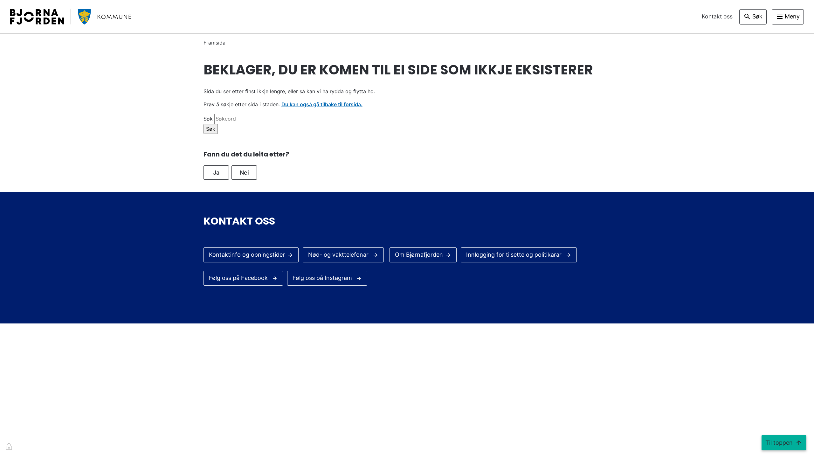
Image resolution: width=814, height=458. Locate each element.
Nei (244, 172)
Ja (216, 172)
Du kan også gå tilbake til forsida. (321, 104)
